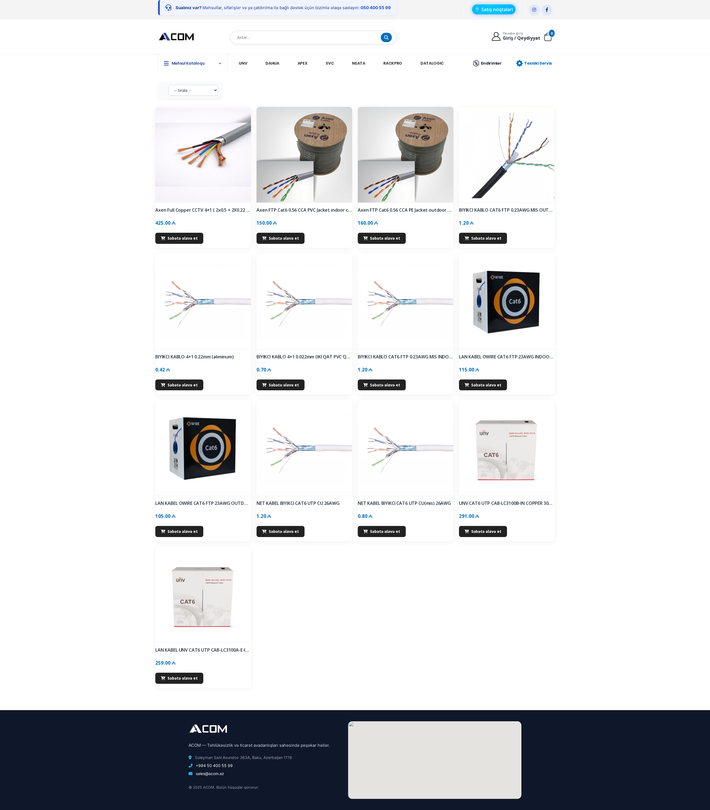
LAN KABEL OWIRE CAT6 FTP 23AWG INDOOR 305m (507, 357)
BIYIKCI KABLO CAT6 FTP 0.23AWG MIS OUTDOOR (507, 210)
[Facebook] (547, 10)
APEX (303, 63)
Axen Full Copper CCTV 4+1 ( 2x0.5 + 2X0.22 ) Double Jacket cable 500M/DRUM (203, 210)
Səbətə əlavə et (183, 238)
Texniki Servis (538, 63)
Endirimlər (491, 63)
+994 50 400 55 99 (214, 765)
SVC (330, 63)
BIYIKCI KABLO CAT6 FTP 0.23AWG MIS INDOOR (405, 357)
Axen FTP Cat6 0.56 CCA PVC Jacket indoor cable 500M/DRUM (304, 210)
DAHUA (272, 63)
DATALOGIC (432, 63)
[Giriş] (497, 36)
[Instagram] (534, 10)
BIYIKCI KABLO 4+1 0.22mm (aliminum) (194, 357)
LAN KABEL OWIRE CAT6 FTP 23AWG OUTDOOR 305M (203, 503)
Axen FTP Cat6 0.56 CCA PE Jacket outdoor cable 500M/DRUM (405, 210)
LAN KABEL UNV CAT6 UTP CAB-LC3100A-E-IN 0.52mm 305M (203, 650)
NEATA (358, 63)
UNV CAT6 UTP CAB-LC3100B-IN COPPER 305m (507, 503)
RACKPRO (392, 63)
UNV (243, 63)
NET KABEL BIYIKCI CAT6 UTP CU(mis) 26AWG (404, 503)
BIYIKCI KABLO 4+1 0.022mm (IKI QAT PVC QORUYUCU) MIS (304, 357)
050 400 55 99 (376, 7)
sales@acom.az (210, 773)
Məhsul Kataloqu (188, 63)
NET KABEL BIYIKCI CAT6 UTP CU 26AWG (298, 503)
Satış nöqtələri (497, 9)
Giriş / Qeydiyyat (521, 38)
